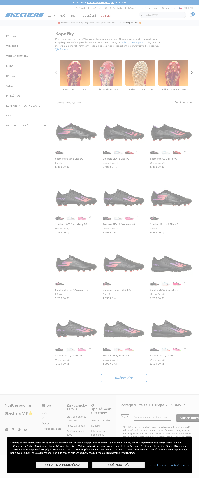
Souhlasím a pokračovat (62, 465)
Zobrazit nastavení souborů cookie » (169, 464)
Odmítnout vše (118, 465)
